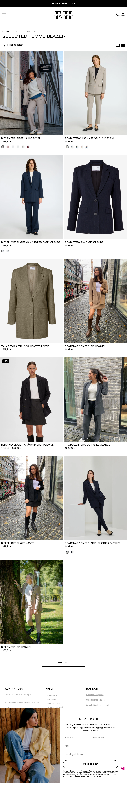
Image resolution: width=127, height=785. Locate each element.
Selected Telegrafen (94, 695)
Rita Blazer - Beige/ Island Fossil (21, 139)
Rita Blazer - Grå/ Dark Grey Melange (87, 445)
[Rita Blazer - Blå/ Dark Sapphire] (95, 197)
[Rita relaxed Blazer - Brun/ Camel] (95, 301)
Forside (6, 31)
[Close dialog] (118, 710)
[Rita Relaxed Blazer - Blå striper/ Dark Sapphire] (31, 197)
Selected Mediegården (96, 700)
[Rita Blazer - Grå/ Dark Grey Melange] (95, 399)
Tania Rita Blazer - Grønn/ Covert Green (25, 347)
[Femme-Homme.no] (63, 15)
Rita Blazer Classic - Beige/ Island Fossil (89, 139)
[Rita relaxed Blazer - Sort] (31, 498)
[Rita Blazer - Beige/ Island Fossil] (31, 93)
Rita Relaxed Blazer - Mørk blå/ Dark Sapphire (92, 543)
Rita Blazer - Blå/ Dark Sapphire (84, 243)
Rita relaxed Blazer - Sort (17, 543)
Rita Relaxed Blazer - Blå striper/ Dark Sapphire (30, 243)
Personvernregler (53, 703)
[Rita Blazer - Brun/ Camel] (31, 602)
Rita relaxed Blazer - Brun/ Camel (85, 347)
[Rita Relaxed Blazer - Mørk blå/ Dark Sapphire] (95, 498)
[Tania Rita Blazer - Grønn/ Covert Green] (31, 301)
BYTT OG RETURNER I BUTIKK (63, 4)
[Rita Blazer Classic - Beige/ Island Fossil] (95, 93)
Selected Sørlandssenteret (97, 705)
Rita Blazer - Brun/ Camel (16, 647)
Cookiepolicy (51, 699)
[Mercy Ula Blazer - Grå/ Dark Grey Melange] (31, 399)
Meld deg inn (90, 764)
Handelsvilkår (51, 695)
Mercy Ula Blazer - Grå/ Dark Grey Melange (27, 445)
